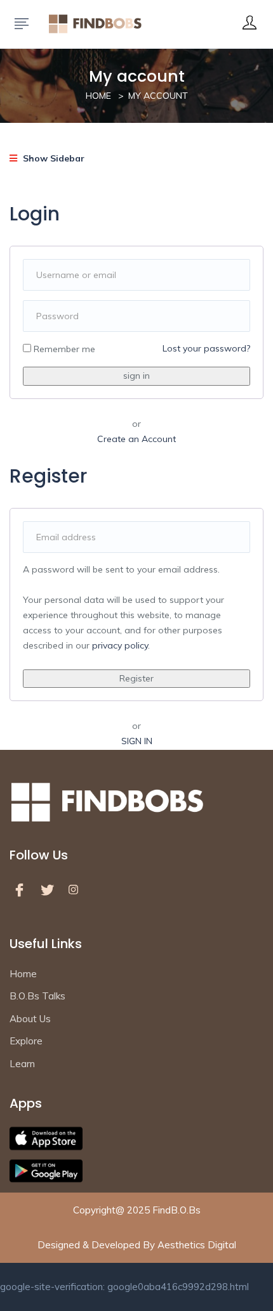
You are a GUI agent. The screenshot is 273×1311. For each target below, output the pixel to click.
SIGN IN (136, 741)
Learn (22, 1064)
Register (136, 678)
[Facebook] (22, 889)
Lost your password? (206, 348)
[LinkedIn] (78, 889)
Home (98, 95)
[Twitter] (50, 889)
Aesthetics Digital (196, 1245)
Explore (26, 1041)
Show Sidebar (52, 158)
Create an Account (136, 439)
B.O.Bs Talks (37, 996)
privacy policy (120, 645)
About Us (30, 1019)
